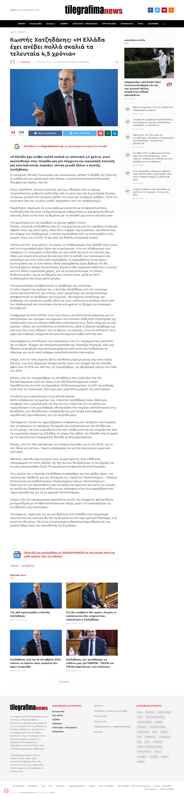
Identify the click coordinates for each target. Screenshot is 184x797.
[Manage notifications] (6, 790)
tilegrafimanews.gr (29, 792)
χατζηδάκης (28, 566)
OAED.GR (150, 712)
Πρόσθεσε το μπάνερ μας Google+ (111, 711)
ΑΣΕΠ (140, 717)
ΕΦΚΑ (155, 732)
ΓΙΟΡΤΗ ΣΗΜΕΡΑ (145, 722)
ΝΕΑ (139, 742)
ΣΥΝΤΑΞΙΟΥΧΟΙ (144, 752)
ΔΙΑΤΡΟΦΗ (153, 24)
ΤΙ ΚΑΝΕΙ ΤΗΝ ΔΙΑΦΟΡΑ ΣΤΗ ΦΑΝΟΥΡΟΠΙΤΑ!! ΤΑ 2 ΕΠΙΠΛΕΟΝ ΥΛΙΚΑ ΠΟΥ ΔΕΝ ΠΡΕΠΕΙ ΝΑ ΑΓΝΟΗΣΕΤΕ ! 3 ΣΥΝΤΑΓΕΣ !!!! (153, 122)
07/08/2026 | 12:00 (18, 671)
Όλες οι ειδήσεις (106, 786)
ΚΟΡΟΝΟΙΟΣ (150, 737)
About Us (98, 706)
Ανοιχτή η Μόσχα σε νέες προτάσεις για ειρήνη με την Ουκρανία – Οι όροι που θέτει (151, 192)
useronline (60, 786)
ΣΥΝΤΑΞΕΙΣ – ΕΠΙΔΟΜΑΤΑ (84, 24)
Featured (21, 32)
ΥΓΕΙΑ (140, 24)
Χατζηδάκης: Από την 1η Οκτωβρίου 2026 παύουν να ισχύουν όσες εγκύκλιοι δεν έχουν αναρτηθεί (35, 663)
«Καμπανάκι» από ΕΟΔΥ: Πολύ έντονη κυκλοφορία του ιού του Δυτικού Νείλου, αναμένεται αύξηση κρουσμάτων (142, 88)
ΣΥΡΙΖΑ (158, 752)
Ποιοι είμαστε (150, 789)
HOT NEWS (72, 62)
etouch (52, 792)
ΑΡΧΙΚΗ (21, 24)
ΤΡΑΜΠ (165, 757)
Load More (64, 682)
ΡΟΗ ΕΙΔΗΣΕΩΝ (167, 789)
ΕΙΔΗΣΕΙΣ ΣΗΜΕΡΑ (157, 727)
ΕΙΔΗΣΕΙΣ (142, 727)
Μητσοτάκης (164, 737)
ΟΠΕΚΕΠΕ (158, 742)
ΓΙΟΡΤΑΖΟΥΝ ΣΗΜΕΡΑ (155, 717)
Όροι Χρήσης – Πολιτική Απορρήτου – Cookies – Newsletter (145, 786)
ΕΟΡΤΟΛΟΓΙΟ (143, 732)
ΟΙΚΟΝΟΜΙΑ (83, 62)
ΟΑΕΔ (147, 742)
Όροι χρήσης (100, 716)
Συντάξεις (142, 757)
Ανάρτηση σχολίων (76, 786)
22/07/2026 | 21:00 (74, 671)
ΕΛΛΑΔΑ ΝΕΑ (36, 24)
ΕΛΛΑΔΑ (50, 24)
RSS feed (98, 732)
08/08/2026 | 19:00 (75, 623)
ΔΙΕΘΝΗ (64, 24)
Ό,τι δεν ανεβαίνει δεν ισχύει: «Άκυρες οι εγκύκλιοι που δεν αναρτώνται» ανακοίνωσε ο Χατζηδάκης (91, 616)
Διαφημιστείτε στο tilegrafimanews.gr (112, 727)
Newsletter (33, 786)
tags (43, 786)
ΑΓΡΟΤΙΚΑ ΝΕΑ (109, 24)
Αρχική (13, 32)
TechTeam (25, 62)
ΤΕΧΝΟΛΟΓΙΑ (126, 24)
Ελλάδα (164, 732)
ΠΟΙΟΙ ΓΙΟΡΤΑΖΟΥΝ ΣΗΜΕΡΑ (150, 747)
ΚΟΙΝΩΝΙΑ (57, 724)
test (50, 786)
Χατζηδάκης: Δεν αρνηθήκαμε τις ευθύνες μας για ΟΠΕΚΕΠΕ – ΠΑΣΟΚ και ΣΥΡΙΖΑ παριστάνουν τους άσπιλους (90, 663)
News (140, 712)
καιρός (141, 761)
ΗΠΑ (139, 737)
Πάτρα (15, 566)
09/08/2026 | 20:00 (19, 620)
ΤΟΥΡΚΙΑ (154, 757)
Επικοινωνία (100, 722)
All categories (18, 786)
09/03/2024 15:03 (43, 62)
